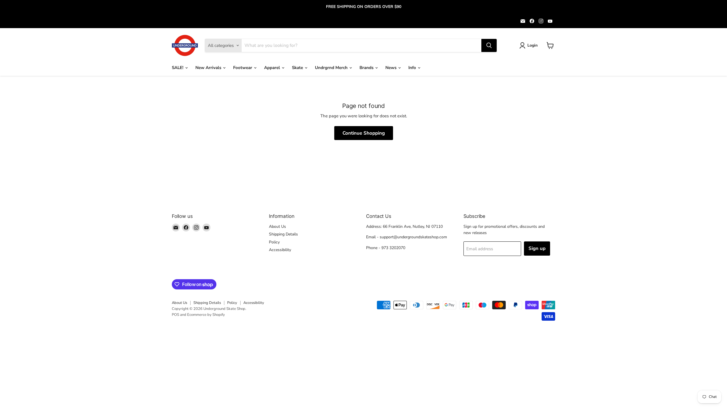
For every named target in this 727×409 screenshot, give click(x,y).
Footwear (243, 67)
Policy (274, 242)
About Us (277, 226)
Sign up (537, 248)
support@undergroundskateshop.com (413, 237)
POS (175, 314)
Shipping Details (283, 234)
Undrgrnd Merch (332, 67)
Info (412, 67)
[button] (529, 45)
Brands (367, 67)
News (391, 67)
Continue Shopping (363, 133)
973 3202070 (393, 248)
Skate (298, 67)
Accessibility (280, 250)
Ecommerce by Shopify (206, 314)
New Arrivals (208, 67)
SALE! (178, 67)
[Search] (489, 45)
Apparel (272, 67)
